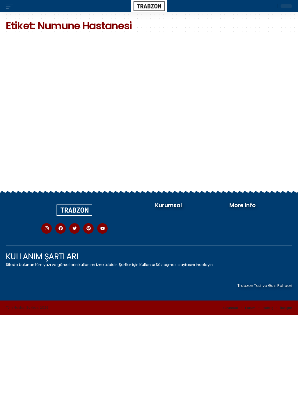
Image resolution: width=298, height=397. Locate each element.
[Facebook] (60, 228)
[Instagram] (46, 228)
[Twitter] (74, 228)
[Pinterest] (88, 228)
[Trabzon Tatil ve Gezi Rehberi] (149, 6)
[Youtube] (102, 228)
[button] (11, 6)
